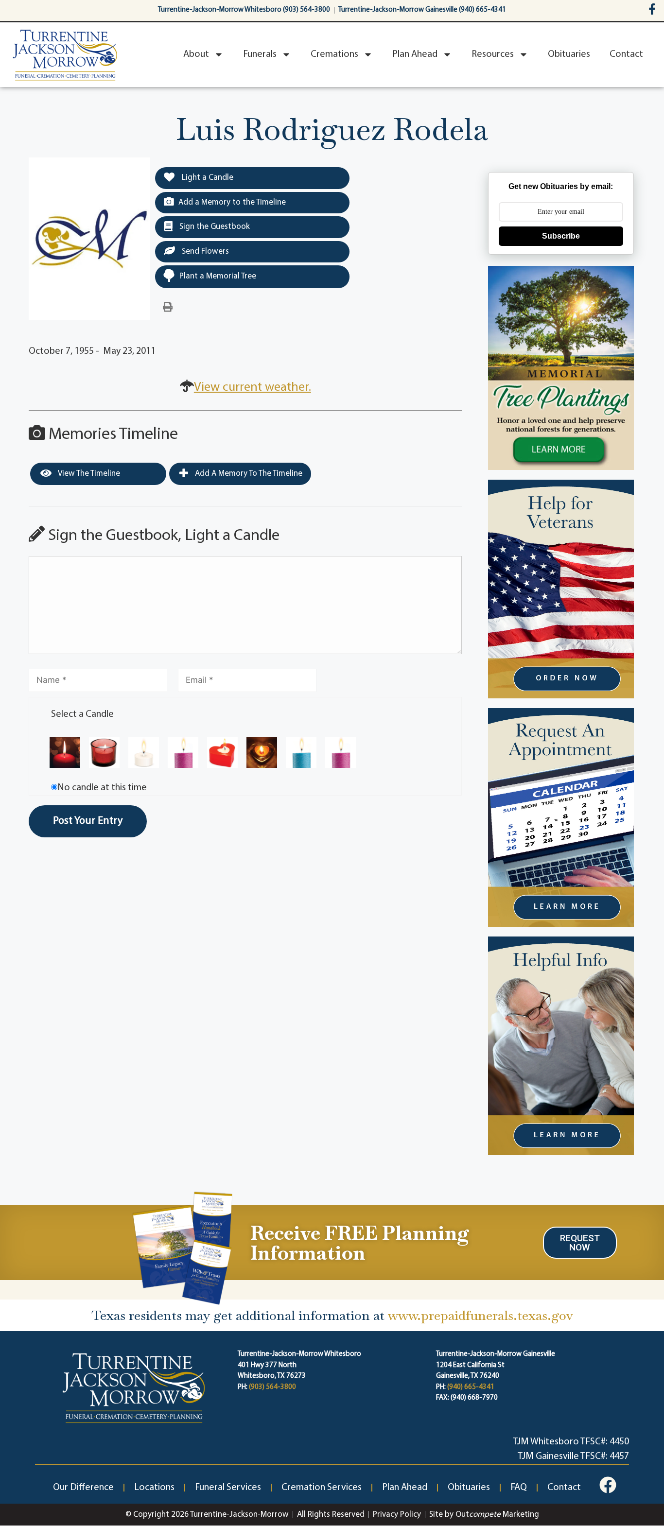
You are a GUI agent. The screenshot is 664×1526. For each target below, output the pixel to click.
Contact (626, 54)
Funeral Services (228, 1487)
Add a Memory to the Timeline (232, 202)
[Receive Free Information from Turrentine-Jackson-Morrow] (180, 1247)
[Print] (167, 307)
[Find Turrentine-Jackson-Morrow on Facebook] (652, 9)
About (196, 54)
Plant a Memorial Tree (217, 276)
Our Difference (83, 1487)
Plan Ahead (414, 54)
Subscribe (561, 236)
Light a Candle (206, 177)
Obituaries (569, 54)
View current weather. (252, 387)
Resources (493, 54)
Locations (154, 1487)
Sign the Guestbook (213, 227)
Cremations (334, 54)
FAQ (518, 1487)
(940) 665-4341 (470, 1387)
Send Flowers (204, 251)
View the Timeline (88, 473)
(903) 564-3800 (272, 1387)
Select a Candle (82, 714)
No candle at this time (102, 788)
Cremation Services (321, 1487)
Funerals (260, 54)
